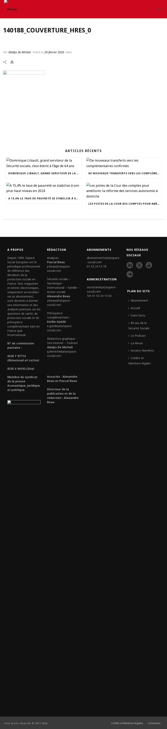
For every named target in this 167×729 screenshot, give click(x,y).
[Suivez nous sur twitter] (139, 265)
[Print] (14, 61)
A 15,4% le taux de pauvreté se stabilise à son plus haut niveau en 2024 (45, 198)
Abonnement (139, 300)
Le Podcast (138, 335)
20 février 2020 (54, 52)
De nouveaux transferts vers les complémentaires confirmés (125, 173)
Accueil (135, 308)
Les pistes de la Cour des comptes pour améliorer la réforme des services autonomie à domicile (125, 203)
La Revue (137, 343)
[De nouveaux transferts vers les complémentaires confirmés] (124, 163)
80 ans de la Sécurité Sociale (138, 325)
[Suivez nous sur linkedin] (129, 265)
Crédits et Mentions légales (139, 360)
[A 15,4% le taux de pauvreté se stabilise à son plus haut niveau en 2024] (44, 188)
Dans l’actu (138, 315)
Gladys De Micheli (19, 52)
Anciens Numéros (142, 350)
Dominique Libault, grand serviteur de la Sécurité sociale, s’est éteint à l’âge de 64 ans (45, 173)
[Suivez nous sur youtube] (149, 265)
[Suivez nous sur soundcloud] (129, 274)
